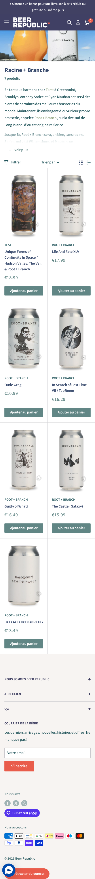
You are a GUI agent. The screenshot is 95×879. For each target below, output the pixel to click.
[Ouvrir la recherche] (69, 22)
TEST (7, 245)
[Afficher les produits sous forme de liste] (89, 163)
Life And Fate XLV (65, 251)
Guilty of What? (16, 506)
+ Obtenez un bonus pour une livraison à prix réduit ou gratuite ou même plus (48, 7)
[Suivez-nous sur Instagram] (24, 803)
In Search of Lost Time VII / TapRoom (69, 387)
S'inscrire (19, 766)
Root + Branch (45, 118)
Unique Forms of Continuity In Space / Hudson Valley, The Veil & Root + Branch (23, 260)
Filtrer (16, 162)
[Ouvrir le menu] (6, 22)
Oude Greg (12, 385)
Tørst (50, 90)
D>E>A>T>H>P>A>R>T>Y (23, 622)
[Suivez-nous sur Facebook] (7, 803)
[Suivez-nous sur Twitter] (16, 803)
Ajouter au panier (24, 291)
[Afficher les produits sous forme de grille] (81, 163)
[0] (87, 22)
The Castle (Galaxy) (67, 506)
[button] (8, 870)
